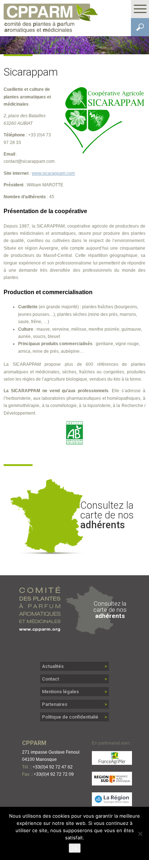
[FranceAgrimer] (112, 761)
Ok (75, 848)
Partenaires (54, 704)
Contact (50, 679)
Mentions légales (60, 691)
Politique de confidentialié (70, 717)
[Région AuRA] (112, 802)
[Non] (140, 833)
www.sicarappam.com (53, 173)
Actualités (53, 666)
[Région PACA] (112, 782)
